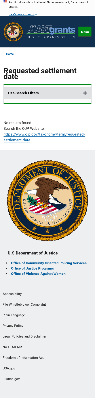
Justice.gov (11, 379)
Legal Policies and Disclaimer (24, 336)
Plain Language (14, 315)
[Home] (51, 31)
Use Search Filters (23, 93)
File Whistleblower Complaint (24, 305)
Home (10, 54)
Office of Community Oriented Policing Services (49, 263)
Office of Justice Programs (32, 268)
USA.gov (9, 368)
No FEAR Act (12, 347)
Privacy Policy (13, 326)
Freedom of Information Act (23, 358)
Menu (85, 32)
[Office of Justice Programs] (13, 32)
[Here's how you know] (47, 8)
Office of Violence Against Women (38, 274)
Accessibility (12, 294)
